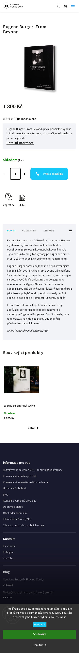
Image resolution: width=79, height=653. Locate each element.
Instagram (8, 552)
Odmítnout (39, 645)
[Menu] (73, 6)
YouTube (8, 559)
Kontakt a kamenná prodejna (19, 501)
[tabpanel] (21, 398)
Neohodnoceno (26, 119)
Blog (5, 495)
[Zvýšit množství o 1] (24, 174)
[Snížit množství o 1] (6, 174)
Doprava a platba (13, 507)
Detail (31, 428)
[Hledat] (58, 6)
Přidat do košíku (53, 174)
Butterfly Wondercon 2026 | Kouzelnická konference (33, 470)
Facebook (9, 546)
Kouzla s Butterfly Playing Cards (23, 579)
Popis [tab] (11, 231)
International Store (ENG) (17, 519)
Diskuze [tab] (49, 231)
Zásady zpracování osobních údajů (23, 525)
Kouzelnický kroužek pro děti (19, 476)
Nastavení (39, 624)
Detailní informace (20, 143)
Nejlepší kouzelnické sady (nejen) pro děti (28, 592)
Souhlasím (39, 634)
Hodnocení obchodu (15, 488)
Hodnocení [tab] (29, 231)
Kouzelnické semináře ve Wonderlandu (25, 482)
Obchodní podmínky (15, 513)
